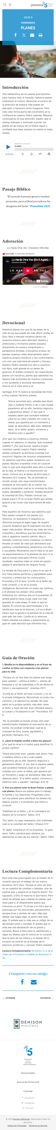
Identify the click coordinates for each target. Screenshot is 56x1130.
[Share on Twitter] (24, 36)
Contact (29, 1108)
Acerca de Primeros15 (28, 1082)
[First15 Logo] (28, 1051)
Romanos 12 (38, 950)
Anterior (10, 998)
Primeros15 (42, 4)
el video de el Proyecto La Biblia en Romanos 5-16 (27, 954)
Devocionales (28, 1073)
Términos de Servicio (38, 1125)
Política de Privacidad (17, 1125)
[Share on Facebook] (15, 36)
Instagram (29, 1103)
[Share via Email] (32, 36)
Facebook (29, 1097)
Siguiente (45, 998)
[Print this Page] (40, 36)
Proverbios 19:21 (40, 206)
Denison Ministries (29, 1064)
